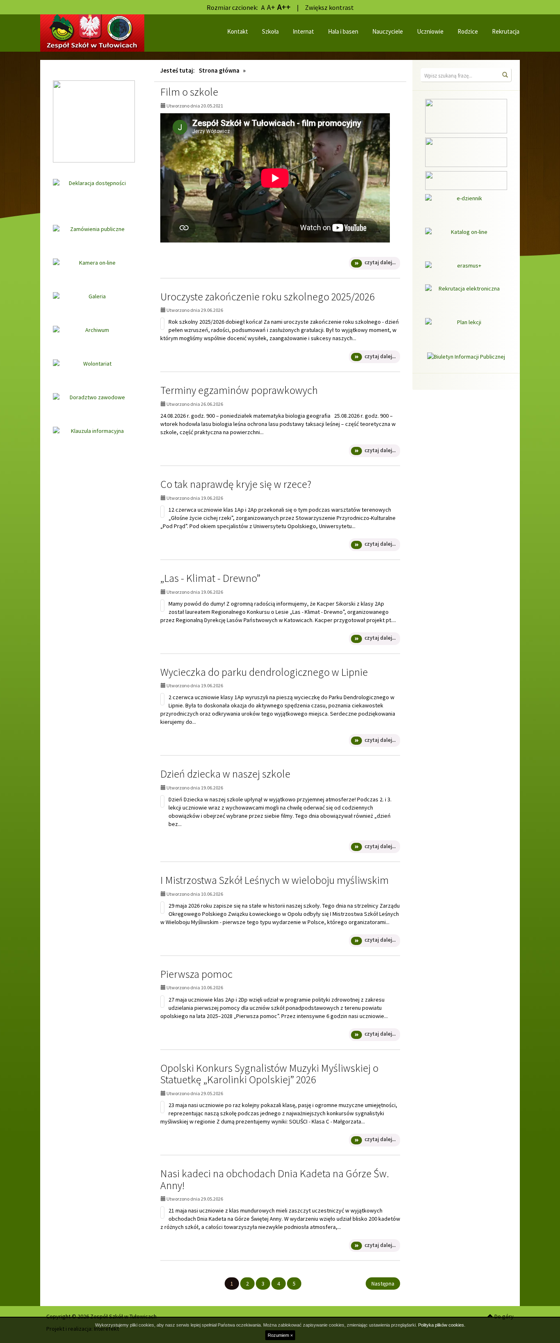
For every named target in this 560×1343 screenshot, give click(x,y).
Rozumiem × (280, 1335)
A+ (271, 7)
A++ (284, 7)
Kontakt (237, 31)
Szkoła (270, 31)
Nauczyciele (387, 31)
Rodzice (468, 31)
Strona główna (219, 70)
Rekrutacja (505, 31)
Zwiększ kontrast (329, 7)
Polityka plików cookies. (441, 1324)
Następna (382, 1283)
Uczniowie (430, 31)
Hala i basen (343, 31)
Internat (303, 31)
